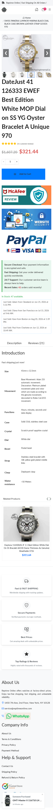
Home (28, 18)
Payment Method (10, 751)
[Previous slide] (47, 499)
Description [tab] (14, 343)
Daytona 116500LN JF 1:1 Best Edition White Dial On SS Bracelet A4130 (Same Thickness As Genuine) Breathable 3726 (26, 548)
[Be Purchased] (7, 800)
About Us (6, 733)
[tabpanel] (26, 534)
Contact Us (7, 766)
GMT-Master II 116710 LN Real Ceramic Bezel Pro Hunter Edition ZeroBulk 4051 (27, 800)
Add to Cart (25, 174)
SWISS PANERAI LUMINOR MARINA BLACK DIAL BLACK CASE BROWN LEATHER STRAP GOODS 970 (26, 24)
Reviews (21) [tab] (36, 343)
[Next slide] (50, 499)
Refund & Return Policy (13, 777)
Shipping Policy (9, 772)
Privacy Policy (9, 745)
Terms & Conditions (11, 739)
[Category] (49, 10)
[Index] (36, 9)
